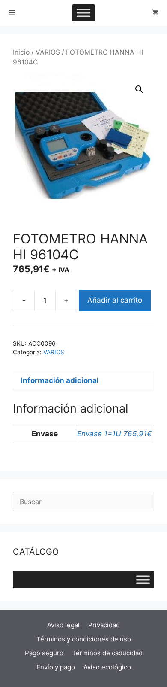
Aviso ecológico (107, 667)
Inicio (21, 52)
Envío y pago (55, 667)
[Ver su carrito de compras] (155, 13)
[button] (139, 89)
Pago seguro (44, 653)
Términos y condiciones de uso (83, 639)
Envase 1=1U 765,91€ (114, 433)
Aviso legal (63, 625)
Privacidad (104, 625)
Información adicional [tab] (60, 380)
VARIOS (48, 52)
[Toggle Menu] (83, 13)
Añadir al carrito (114, 300)
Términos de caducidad (107, 653)
